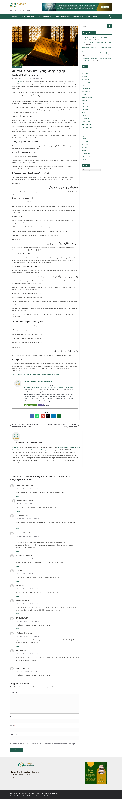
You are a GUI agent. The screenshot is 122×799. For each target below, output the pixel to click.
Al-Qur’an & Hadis (45, 16)
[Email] (39, 405)
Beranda (14, 16)
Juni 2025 (85, 106)
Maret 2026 (85, 80)
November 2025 (87, 91)
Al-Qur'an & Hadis (17, 66)
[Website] (42, 405)
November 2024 (87, 127)
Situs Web (13, 734)
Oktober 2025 (86, 94)
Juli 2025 (84, 103)
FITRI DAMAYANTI (22, 668)
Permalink (36, 488)
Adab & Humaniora (62, 16)
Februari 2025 (86, 118)
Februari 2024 (86, 153)
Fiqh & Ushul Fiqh (28, 16)
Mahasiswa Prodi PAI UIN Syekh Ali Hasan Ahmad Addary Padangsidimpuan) (38, 374)
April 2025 (85, 112)
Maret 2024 (85, 151)
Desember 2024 (87, 124)
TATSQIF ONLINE (17, 81)
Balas (17, 496)
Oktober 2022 (86, 159)
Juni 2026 (85, 71)
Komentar (14, 692)
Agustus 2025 (86, 100)
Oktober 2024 (86, 130)
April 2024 (85, 148)
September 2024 (87, 133)
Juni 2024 (85, 142)
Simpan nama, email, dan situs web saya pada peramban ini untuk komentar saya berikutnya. (44, 744)
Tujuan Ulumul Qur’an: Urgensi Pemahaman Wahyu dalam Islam (62, 425)
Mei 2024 (85, 145)
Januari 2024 (86, 156)
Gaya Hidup (77, 16)
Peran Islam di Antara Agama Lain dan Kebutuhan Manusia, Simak (25, 425)
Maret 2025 (85, 115)
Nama (12, 717)
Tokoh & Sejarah (91, 16)
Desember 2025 (87, 89)
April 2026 (85, 77)
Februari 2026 (86, 83)
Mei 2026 (85, 74)
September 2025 (87, 97)
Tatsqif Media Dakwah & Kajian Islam (33, 78)
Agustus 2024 (86, 136)
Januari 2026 (86, 86)
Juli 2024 (84, 139)
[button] (18, 16)
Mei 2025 (85, 109)
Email (12, 726)
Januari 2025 (86, 121)
